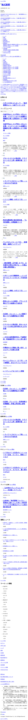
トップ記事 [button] (3, 84)
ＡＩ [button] (8, 87)
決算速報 (3, 664)
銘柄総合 (3, 660)
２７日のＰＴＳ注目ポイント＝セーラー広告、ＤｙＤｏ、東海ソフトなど (15, 455)
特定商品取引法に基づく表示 (10, 80)
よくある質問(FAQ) (7, 82)
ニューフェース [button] (19, 91)
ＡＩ (4, 285)
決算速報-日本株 (7, 49)
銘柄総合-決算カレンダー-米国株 (10, 45)
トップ (4, 58)
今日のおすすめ (6, 75)
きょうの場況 (6, 135)
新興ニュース (6, 186)
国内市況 (5, 138)
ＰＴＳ (4, 462)
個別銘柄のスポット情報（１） (10, 546)
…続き (15, 150)
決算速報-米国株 (15, 49)
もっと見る (3, 1)
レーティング (6, 376)
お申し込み (9, 33)
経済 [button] (18, 87)
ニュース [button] (8, 88)
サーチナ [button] (11, 87)
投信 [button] (20, 85)
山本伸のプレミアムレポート (10, 492)
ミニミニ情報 (6, 204)
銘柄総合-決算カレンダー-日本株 (19, 44)
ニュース (5, 225)
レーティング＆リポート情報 (13, 371)
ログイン (15, 33)
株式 (4, 140)
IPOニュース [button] (3, 87)
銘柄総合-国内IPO (7, 44)
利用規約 (5, 79)
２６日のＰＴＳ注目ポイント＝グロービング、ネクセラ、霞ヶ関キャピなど (15, 470)
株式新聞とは (4, 33)
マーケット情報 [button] (4, 90)
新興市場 (5, 63)
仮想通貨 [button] (24, 88)
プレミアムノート (7, 247)
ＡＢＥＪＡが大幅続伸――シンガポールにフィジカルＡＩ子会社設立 (15, 278)
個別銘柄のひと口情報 (8, 550)
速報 (4, 60)
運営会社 (5, 76)
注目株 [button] (20, 88)
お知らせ (3, 56)
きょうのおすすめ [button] (12, 90)
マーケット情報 (6, 73)
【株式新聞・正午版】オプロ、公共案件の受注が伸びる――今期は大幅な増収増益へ (15, 265)
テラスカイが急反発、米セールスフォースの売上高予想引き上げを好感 (15, 326)
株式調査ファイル (7, 509)
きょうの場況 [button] (22, 87)
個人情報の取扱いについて (9, 78)
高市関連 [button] (22, 84)
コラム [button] (15, 87)
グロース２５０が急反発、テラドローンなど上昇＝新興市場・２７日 (15, 160)
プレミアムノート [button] (14, 88)
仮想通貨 (5, 342)
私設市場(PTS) (6, 64)
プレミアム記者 (6, 69)
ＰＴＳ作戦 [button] (12, 91)
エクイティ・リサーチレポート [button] (11, 85)
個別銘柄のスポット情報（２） (10, 535)
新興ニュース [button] (24, 85)
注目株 (4, 61)
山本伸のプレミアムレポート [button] (13, 84)
